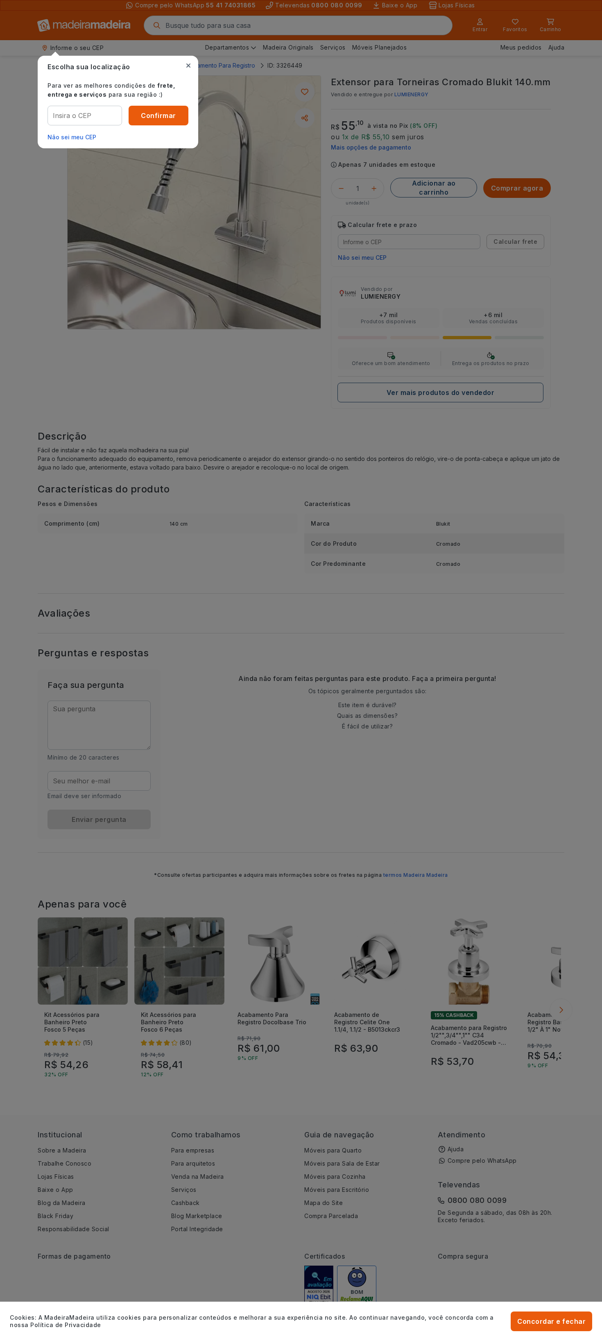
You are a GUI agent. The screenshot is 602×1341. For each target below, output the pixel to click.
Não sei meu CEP (72, 137)
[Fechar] (188, 65)
